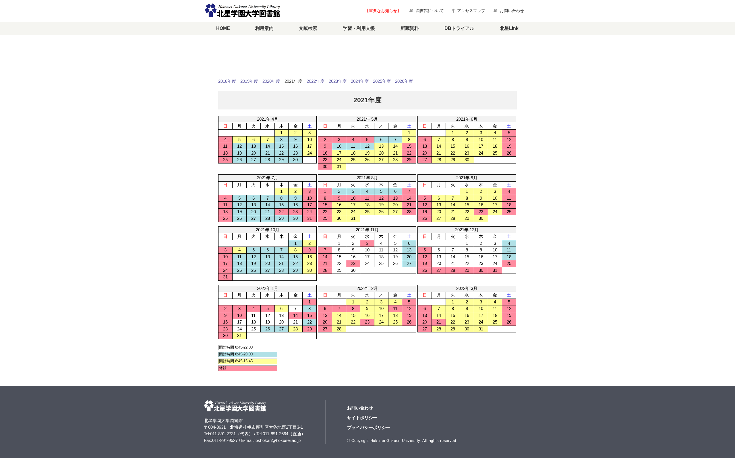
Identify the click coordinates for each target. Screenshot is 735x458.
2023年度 (338, 81)
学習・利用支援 (359, 28)
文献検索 (308, 28)
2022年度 (315, 81)
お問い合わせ (511, 10)
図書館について (430, 10)
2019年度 (249, 81)
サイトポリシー (362, 417)
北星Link (509, 28)
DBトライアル (459, 28)
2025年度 (382, 81)
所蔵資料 (410, 28)
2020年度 (271, 81)
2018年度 (227, 81)
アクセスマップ (470, 10)
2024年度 (360, 81)
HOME (223, 28)
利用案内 (264, 28)
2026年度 (404, 81)
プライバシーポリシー (368, 427)
